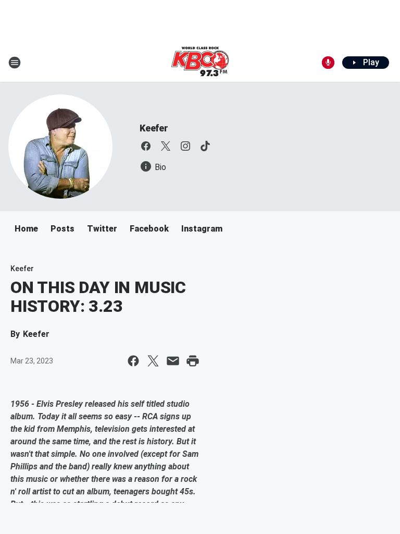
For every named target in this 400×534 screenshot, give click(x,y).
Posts (62, 229)
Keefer (154, 128)
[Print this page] (192, 361)
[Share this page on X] (153, 361)
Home (26, 229)
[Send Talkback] (328, 62)
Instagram (201, 229)
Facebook (149, 229)
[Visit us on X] (165, 146)
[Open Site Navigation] (14, 62)
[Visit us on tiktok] (205, 146)
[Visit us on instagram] (185, 146)
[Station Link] (200, 62)
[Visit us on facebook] (146, 146)
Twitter (102, 229)
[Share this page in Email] (173, 361)
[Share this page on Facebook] (133, 361)
